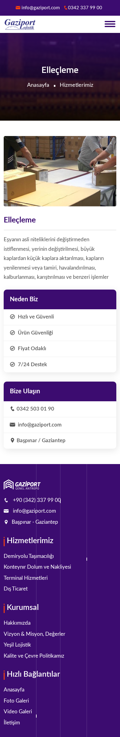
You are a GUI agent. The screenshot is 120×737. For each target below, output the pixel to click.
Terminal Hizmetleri (26, 578)
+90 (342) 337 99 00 (37, 500)
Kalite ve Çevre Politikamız (34, 656)
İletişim (12, 722)
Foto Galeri (16, 700)
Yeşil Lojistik (17, 644)
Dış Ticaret (16, 588)
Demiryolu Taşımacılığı (29, 556)
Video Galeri (18, 711)
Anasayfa (38, 85)
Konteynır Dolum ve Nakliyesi (37, 567)
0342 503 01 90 (35, 408)
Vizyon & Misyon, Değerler (34, 634)
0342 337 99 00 (85, 8)
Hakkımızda (17, 623)
